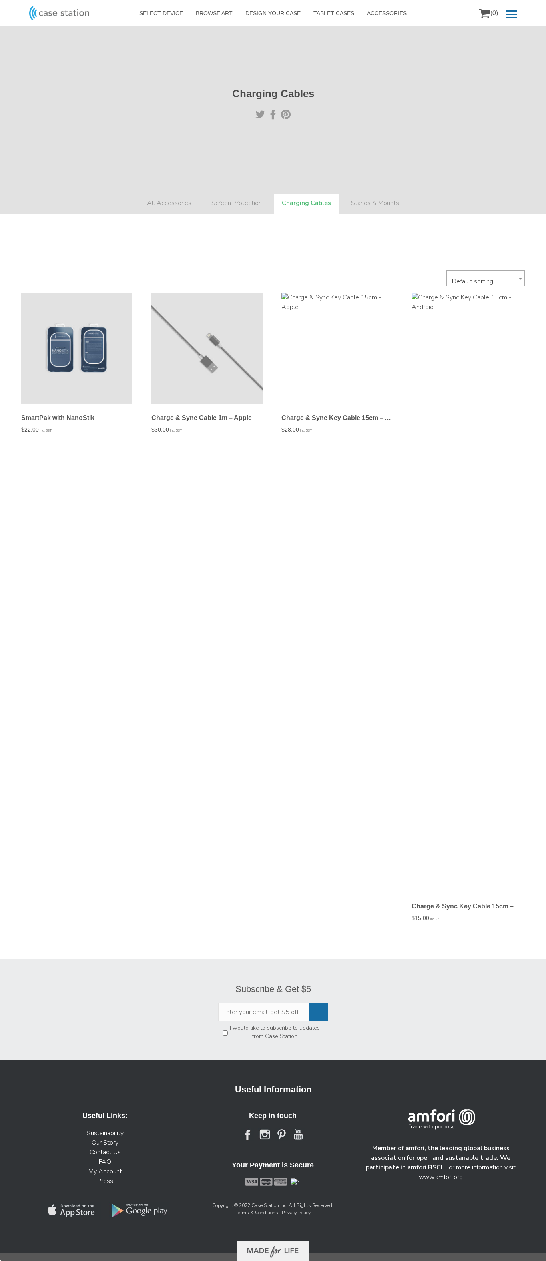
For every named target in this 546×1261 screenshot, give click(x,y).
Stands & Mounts (375, 203)
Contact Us (105, 1152)
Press (105, 1181)
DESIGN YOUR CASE (273, 13)
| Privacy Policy (295, 1212)
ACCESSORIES (387, 13)
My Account (105, 1171)
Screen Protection (236, 203)
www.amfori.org (441, 1177)
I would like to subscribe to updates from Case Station (275, 1032)
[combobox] (485, 278)
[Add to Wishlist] (30, 304)
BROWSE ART (214, 13)
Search (464, 13)
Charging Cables (306, 203)
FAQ (105, 1161)
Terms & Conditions (257, 1212)
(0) (494, 13)
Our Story (105, 1142)
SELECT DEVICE (161, 13)
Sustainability (105, 1133)
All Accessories (169, 203)
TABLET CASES (333, 13)
